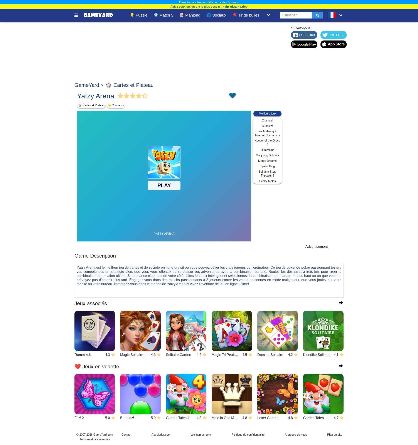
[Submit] (317, 15)
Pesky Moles (267, 181)
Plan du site (334, 434)
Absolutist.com (161, 434)
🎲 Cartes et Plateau (129, 85)
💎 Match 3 (163, 15)
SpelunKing (267, 166)
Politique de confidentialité (248, 434)
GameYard (86, 85)
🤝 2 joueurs (116, 105)
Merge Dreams (267, 160)
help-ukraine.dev (235, 6)
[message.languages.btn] (336, 15)
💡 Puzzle (138, 15)
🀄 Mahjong (189, 15)
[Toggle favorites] (232, 96)
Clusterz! (267, 120)
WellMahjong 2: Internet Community (267, 133)
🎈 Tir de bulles (245, 15)
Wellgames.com (201, 434)
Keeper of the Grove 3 (267, 142)
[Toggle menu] (78, 15)
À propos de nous (296, 434)
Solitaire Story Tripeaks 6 (267, 173)
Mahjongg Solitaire (267, 155)
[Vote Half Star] (145, 96)
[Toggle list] (268, 15)
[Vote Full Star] (121, 96)
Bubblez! (267, 126)
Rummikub (267, 150)
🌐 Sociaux (216, 15)
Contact (126, 434)
